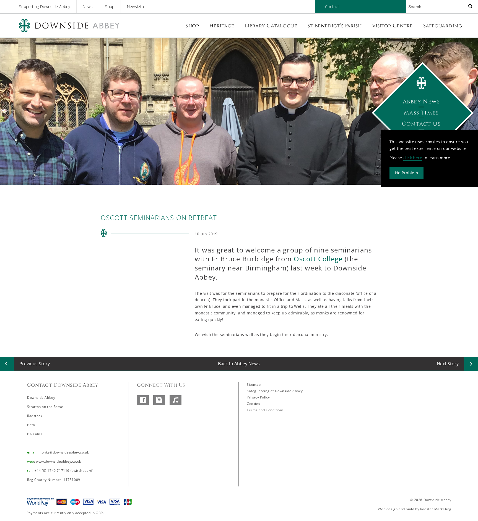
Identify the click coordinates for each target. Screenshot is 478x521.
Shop (109, 6)
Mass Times (421, 112)
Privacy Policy (258, 397)
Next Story (448, 364)
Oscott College (318, 258)
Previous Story (34, 364)
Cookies (253, 403)
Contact (332, 6)
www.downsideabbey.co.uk (58, 461)
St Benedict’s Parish (335, 25)
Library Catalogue (271, 25)
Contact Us (421, 123)
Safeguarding (442, 25)
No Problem (406, 172)
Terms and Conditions (265, 410)
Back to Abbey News (239, 364)
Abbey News (421, 101)
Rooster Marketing (435, 509)
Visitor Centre (392, 25)
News (88, 6)
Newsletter (137, 6)
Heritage (221, 25)
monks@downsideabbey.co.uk (63, 452)
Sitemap (254, 384)
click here (412, 157)
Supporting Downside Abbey (44, 6)
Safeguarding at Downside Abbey (275, 391)
